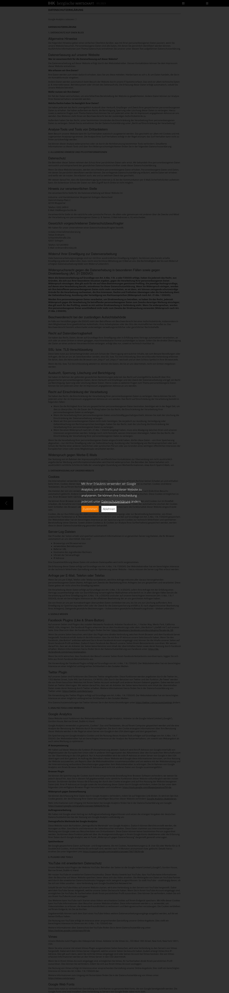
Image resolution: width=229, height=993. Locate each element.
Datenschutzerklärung (115, 501)
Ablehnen (109, 509)
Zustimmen (90, 509)
